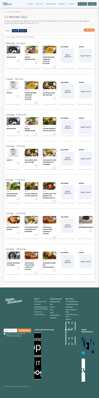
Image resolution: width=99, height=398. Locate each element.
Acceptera (76, 395)
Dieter (52, 312)
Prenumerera (24, 330)
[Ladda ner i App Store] (48, 344)
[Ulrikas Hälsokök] (75, 333)
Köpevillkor (53, 318)
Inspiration (62, 4)
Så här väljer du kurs (40, 301)
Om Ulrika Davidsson (72, 301)
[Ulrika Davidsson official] (69, 333)
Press (67, 322)
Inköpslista (23, 31)
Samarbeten (69, 307)
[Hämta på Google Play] (48, 368)
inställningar (14, 396)
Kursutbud (30, 4)
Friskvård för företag (72, 304)
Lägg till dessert (86, 56)
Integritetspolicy (55, 315)
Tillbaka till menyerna (13, 12)
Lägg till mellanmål (67, 56)
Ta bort (18, 61)
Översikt (7, 31)
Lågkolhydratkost (55, 301)
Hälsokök (68, 319)
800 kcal (52, 307)
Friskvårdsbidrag (39, 314)
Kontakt (71, 4)
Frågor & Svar (38, 312)
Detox (52, 310)
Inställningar (87, 395)
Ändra (18, 59)
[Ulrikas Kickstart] (72, 333)
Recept (15, 31)
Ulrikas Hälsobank (51, 4)
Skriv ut (88, 30)
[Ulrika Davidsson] (66, 333)
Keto (51, 304)
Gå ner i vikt (39, 4)
